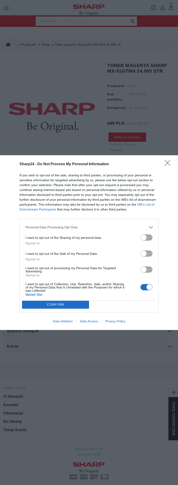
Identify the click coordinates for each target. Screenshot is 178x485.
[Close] (169, 164)
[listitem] (89, 227)
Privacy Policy (115, 321)
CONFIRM (55, 304)
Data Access (89, 321)
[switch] (146, 237)
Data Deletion (63, 321)
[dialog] (89, 242)
